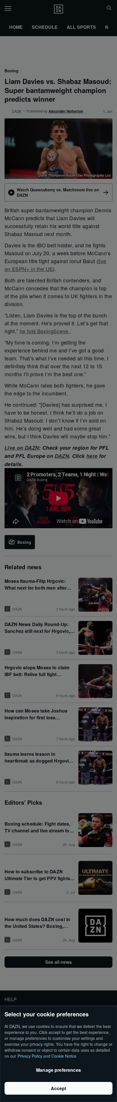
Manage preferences (58, 1070)
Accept (58, 1088)
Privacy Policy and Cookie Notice (47, 1056)
